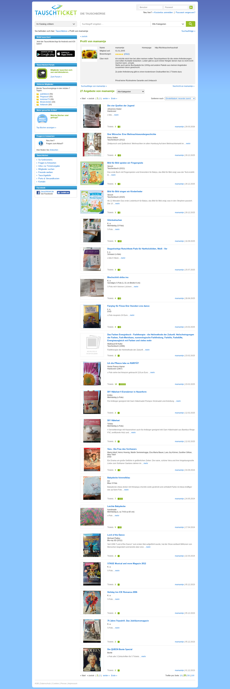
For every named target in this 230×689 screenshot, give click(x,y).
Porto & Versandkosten (48, 178)
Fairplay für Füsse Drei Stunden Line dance (128, 306)
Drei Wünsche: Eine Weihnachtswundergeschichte (131, 134)
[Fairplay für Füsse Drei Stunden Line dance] (92, 327)
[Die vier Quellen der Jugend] (92, 127)
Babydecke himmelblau (118, 477)
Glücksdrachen (114, 220)
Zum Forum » (56, 77)
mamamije (179, 127)
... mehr (115, 115)
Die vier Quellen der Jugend (120, 105)
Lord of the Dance (116, 535)
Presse (63, 683)
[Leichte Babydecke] (92, 528)
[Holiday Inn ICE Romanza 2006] (92, 613)
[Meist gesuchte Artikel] (42, 123)
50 (188, 675)
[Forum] (41, 78)
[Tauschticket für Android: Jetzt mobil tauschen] (45, 56)
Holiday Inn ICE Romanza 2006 (122, 592)
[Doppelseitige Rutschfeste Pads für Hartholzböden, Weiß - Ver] (92, 270)
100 (192, 675)
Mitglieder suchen (46, 169)
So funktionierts (45, 160)
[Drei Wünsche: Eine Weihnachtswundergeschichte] (92, 156)
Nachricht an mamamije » (183, 86)
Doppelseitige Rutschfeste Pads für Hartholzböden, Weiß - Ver (137, 249)
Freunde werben (45, 172)
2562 (127, 54)
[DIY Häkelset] (92, 442)
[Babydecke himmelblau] (92, 499)
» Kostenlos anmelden (163, 12)
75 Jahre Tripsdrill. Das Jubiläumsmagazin (128, 621)
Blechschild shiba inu (117, 277)
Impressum (72, 683)
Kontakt (41, 181)
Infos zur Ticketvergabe (49, 166)
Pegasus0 (44, 97)
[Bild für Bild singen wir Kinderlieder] (92, 213)
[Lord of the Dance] (92, 556)
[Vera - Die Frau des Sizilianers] (92, 470)
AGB (37, 683)
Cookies (55, 683)
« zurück (83, 36)
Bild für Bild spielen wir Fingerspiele (125, 163)
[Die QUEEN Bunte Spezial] (92, 671)
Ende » (114, 98)
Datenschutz (45, 683)
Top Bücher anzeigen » (46, 128)
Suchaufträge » (188, 31)
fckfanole (44, 105)
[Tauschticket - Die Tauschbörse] (56, 11)
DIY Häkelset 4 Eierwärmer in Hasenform (127, 392)
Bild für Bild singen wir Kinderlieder (124, 191)
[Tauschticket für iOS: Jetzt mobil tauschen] (65, 56)
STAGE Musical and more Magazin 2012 (126, 563)
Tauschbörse (61, 31)
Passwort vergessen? (185, 12)
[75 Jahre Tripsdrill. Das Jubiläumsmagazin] (92, 642)
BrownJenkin (45, 102)
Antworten (54, 150)
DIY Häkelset (113, 420)
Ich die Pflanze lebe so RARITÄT (123, 363)
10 (181, 675)
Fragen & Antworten (47, 163)
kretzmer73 (45, 99)
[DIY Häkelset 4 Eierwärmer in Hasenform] (92, 413)
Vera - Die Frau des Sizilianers (122, 449)
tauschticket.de (47, 191)
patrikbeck (44, 94)
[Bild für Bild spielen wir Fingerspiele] (92, 184)
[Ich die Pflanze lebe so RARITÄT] (92, 385)
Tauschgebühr (44, 175)
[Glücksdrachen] (92, 242)
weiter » (106, 98)
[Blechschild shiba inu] (92, 299)
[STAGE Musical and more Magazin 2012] (92, 585)
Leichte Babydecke (116, 506)
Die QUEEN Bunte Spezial (119, 649)
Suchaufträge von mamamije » (94, 86)
